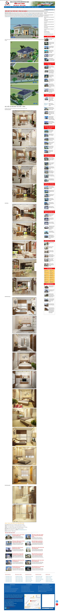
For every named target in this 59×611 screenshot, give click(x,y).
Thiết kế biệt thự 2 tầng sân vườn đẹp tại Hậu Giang (51, 139)
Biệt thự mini (48, 574)
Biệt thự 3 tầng (46, 272)
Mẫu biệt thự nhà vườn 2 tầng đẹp (51, 135)
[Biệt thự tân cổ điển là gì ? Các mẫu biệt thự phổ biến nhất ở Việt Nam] (9, 545)
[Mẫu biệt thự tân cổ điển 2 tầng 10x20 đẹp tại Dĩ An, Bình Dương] (28, 564)
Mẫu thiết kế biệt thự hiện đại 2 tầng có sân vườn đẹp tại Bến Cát (51, 85)
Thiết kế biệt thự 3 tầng (9, 579)
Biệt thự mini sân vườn (51, 273)
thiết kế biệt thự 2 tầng (13, 597)
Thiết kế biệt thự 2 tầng (9, 577)
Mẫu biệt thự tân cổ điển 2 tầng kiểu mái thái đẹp (51, 55)
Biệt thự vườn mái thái (29, 579)
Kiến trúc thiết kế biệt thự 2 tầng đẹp (51, 223)
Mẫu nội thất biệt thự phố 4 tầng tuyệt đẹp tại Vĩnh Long (51, 260)
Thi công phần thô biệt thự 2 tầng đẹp (51, 304)
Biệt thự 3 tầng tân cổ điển (19, 579)
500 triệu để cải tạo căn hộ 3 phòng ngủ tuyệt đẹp (44, 587)
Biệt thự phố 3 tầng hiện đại (39, 579)
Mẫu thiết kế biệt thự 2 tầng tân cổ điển (51, 219)
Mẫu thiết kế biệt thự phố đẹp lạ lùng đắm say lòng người (49, 20)
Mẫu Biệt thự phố (38, 574)
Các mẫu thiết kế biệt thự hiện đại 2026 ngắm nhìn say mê (48, 15)
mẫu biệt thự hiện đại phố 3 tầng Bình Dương (51, 167)
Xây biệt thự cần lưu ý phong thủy (42, 591)
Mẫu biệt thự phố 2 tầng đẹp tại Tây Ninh (51, 195)
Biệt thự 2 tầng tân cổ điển (19, 577)
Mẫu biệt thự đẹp (46, 270)
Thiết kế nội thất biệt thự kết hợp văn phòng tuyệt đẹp (51, 255)
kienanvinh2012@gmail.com (11, 529)
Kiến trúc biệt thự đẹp (51, 277)
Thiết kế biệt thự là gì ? (8, 587)
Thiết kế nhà (6, 594)
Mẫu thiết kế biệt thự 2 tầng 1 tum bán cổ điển (51, 51)
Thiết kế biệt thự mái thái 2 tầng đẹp (51, 232)
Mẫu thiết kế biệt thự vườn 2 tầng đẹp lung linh (51, 147)
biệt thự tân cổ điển (19, 597)
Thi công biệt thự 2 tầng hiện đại (26, 588)
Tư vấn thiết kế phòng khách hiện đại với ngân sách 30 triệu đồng (45, 590)
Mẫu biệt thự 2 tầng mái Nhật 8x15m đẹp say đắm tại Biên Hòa (51, 228)
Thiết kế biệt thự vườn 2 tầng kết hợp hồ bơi (51, 131)
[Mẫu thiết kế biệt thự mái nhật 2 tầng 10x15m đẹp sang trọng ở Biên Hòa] (9, 558)
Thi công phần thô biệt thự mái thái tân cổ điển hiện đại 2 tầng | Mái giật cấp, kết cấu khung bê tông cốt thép (51, 310)
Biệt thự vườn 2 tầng (28, 577)
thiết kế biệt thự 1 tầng (7, 597)
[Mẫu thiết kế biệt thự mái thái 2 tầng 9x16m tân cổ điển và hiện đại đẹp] (28, 545)
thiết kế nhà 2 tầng (19, 594)
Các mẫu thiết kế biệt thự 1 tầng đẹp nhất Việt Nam (49, 29)
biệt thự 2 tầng (9, 16)
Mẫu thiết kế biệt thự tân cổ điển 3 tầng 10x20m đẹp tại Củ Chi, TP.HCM (51, 118)
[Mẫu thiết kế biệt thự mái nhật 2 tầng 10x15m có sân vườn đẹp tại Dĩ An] (28, 558)
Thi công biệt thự (51, 279)
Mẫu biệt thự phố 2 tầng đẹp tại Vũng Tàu (51, 191)
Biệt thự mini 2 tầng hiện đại (49, 581)
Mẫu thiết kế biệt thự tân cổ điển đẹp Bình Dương (51, 122)
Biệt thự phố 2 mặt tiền (39, 577)
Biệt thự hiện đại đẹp (51, 270)
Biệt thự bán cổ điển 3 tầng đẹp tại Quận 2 (51, 104)
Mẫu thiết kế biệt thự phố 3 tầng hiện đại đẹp (51, 67)
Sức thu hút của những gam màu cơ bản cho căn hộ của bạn (45, 588)
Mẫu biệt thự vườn (28, 574)
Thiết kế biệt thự (46, 11)
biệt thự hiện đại (17, 16)
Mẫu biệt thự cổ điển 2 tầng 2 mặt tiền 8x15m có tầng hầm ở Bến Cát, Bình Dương (37, 535)
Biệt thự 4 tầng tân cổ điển (19, 580)
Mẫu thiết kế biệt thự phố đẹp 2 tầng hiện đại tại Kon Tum (51, 80)
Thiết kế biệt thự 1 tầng (51, 275)
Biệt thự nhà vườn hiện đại (29, 576)
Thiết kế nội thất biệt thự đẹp (51, 247)
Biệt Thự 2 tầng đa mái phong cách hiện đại (51, 163)
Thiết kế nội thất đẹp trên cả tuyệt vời (51, 251)
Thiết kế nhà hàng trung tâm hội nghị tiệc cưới (51, 43)
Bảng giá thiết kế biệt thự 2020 (46, 282)
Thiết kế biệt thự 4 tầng (9, 580)
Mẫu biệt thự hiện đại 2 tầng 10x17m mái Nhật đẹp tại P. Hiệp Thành (51, 90)
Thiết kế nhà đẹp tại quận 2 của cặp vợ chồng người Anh (12, 588)
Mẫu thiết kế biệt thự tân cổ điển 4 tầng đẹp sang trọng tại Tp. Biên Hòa (51, 99)
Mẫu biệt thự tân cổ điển (19, 576)
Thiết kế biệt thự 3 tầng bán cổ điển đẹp (51, 47)
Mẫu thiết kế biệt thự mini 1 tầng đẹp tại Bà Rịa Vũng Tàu (51, 159)
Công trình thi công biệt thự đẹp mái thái (51, 290)
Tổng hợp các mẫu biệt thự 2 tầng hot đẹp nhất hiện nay (49, 25)
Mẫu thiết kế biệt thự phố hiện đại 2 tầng (51, 203)
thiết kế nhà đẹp (10, 594)
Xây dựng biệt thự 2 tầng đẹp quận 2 (51, 286)
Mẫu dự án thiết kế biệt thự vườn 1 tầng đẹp (51, 143)
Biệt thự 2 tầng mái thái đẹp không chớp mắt (51, 215)
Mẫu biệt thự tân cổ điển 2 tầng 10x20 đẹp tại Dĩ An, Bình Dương (51, 113)
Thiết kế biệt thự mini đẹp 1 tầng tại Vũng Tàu (11, 591)
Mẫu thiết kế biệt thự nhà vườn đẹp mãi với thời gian (49, 18)
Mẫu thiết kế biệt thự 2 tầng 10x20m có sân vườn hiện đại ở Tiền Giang (51, 71)
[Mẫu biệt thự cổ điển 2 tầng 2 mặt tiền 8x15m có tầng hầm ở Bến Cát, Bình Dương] (28, 539)
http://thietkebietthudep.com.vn (22, 529)
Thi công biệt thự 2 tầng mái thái (26, 587)
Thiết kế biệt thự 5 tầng (9, 581)
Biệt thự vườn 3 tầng (28, 581)
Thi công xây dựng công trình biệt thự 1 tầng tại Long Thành (51, 300)
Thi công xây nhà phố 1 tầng (51, 39)
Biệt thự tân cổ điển (46, 277)
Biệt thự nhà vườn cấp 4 (29, 580)
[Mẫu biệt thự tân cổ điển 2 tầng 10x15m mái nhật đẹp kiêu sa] (9, 564)
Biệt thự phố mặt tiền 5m (51, 282)
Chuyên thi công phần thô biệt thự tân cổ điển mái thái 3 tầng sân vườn (51, 295)
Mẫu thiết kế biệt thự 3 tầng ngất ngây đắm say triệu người (49, 27)
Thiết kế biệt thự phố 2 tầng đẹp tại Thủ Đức (51, 199)
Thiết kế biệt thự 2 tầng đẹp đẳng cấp (51, 179)
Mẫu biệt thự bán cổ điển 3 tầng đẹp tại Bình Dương (51, 108)
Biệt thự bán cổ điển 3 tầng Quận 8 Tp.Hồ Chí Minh (51, 171)
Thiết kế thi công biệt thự (47, 32)
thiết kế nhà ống (15, 594)
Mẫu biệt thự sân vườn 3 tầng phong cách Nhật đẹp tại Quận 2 (51, 237)
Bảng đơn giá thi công (46, 31)
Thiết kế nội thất (46, 279)
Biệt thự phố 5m (38, 581)
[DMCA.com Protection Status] (7, 608)
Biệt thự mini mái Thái (49, 580)
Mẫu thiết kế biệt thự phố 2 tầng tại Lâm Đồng (51, 76)
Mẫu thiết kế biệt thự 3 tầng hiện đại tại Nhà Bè (51, 187)
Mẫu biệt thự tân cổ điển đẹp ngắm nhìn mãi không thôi (49, 13)
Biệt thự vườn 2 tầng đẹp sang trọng (51, 151)
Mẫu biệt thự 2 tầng (46, 275)
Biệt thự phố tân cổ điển (39, 576)
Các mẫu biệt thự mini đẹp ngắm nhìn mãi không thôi (49, 22)
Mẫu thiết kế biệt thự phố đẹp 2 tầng (51, 207)
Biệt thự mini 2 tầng (48, 577)
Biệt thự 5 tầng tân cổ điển (19, 581)
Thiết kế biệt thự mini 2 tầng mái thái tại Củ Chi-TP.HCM (51, 59)
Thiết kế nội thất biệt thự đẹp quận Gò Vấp (51, 264)
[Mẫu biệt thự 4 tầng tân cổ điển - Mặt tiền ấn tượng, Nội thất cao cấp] (9, 539)
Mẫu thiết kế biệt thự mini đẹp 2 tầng (51, 175)
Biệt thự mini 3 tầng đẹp (49, 579)
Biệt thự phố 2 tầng (38, 580)
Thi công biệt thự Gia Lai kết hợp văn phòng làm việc (28, 591)
